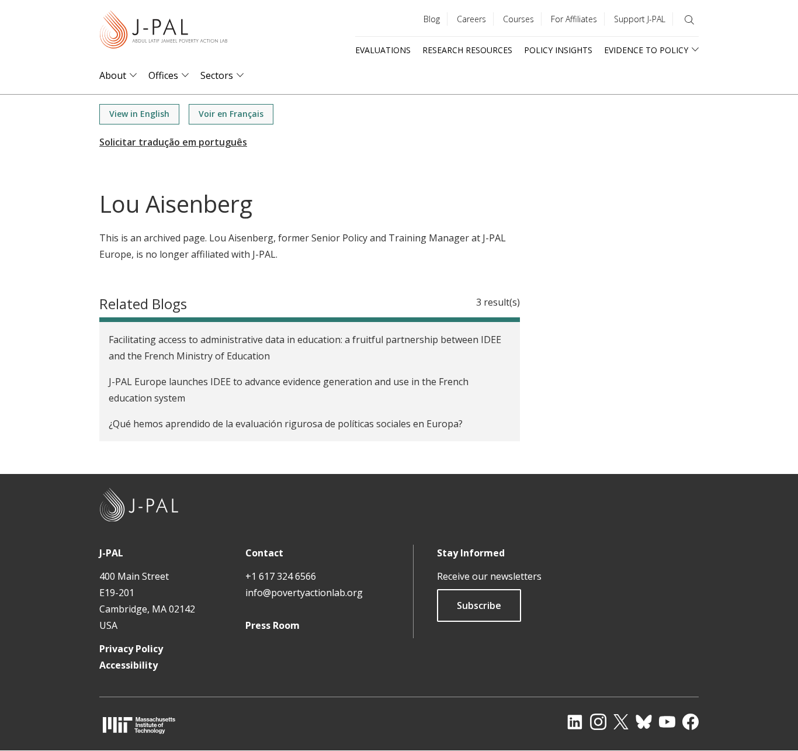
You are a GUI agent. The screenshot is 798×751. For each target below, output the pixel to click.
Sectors (216, 75)
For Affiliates (574, 19)
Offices (163, 75)
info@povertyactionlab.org (304, 592)
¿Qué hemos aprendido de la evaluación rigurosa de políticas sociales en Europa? (286, 423)
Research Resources (467, 50)
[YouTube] (667, 722)
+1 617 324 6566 (280, 576)
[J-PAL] (163, 32)
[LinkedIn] (575, 722)
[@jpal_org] (598, 722)
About (112, 75)
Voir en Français (231, 113)
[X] (621, 721)
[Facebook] (690, 722)
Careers (471, 19)
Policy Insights (558, 50)
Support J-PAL (639, 19)
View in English (139, 113)
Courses (518, 19)
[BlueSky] (644, 722)
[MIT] (139, 725)
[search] (689, 20)
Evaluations (383, 50)
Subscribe (479, 605)
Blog (432, 19)
